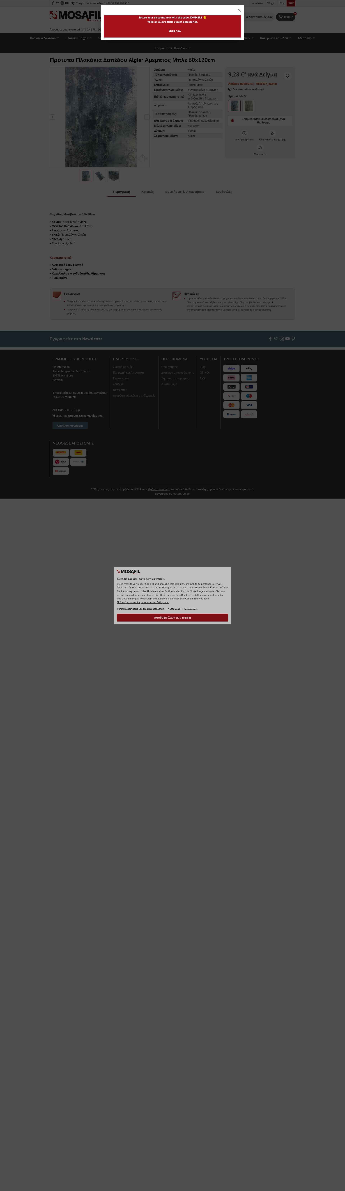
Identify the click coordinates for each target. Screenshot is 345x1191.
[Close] (239, 10)
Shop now (175, 30)
